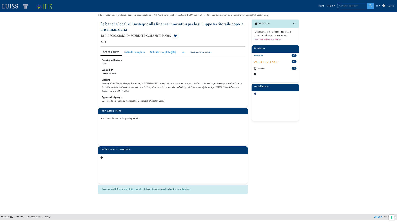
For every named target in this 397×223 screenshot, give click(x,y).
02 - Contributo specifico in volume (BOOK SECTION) (178, 15)
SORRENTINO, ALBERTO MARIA (151, 36)
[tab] (183, 52)
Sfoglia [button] (330, 6)
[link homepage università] (43, 6)
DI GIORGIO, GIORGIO (115, 36)
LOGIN (390, 6)
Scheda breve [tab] (111, 52)
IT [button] (377, 6)
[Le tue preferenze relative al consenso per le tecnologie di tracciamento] (392, 218)
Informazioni (263, 23)
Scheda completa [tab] (134, 52)
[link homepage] (16, 6)
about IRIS (20, 217)
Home (321, 6)
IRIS (100, 15)
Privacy (47, 217)
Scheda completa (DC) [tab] (163, 52)
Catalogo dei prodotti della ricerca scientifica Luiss (128, 15)
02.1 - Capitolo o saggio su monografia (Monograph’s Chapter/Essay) (238, 15)
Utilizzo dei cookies (34, 217)
